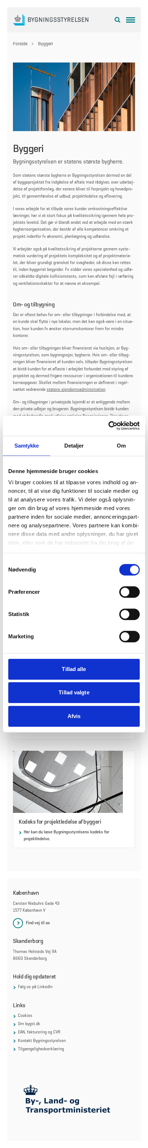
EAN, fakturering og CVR (39, 1032)
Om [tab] (121, 446)
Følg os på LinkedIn (35, 987)
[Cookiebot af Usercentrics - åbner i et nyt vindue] (108, 425)
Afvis (74, 716)
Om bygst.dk (29, 1024)
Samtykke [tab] (26, 446)
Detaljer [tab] (74, 446)
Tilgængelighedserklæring (41, 1049)
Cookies (25, 1015)
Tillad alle (74, 669)
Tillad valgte (74, 692)
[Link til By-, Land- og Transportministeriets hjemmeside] (74, 1101)
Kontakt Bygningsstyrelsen (42, 1040)
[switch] (129, 592)
